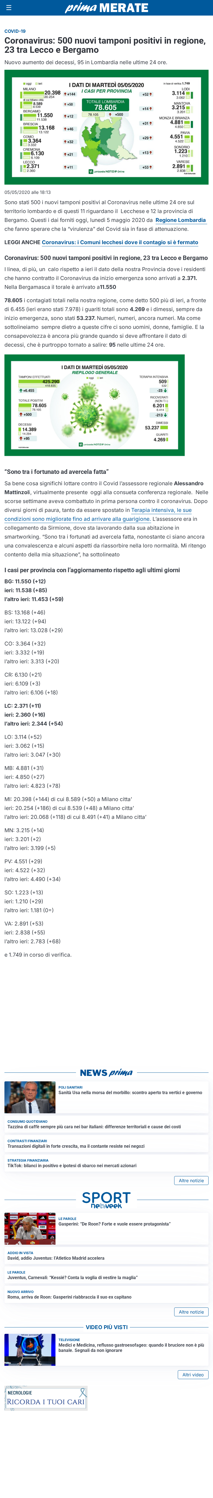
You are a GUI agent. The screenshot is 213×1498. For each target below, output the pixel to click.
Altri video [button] (193, 1374)
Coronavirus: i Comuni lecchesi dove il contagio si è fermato (120, 242)
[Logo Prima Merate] (106, 7)
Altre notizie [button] (191, 1180)
